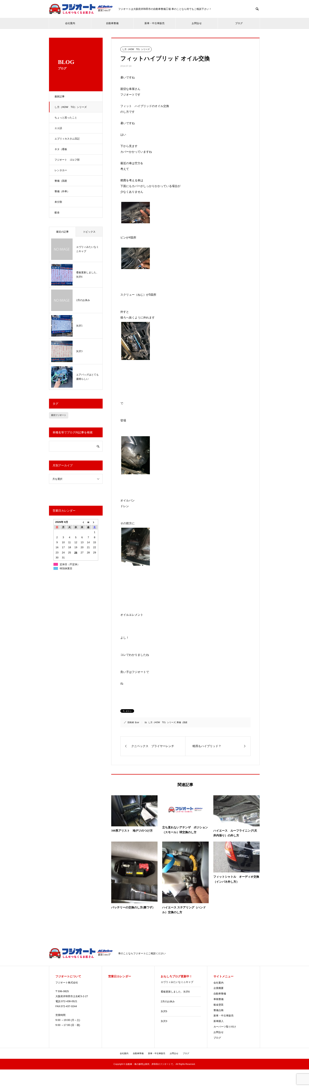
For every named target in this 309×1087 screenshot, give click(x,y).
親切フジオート (58, 415)
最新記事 (60, 96)
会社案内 (70, 23)
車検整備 (219, 999)
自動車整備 (112, 23)
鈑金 (57, 212)
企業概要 (219, 988)
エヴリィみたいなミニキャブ (177, 982)
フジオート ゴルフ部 (67, 159)
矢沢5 (164, 1011)
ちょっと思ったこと (66, 117)
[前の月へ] (82, 522)
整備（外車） (62, 191)
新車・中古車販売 (154, 23)
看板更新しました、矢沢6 (175, 991)
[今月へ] (88, 522)
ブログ (239, 23)
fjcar (137, 722)
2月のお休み (168, 1001)
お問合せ (197, 23)
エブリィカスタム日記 (67, 138)
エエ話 (58, 128)
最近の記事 (62, 231)
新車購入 (219, 1021)
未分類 (58, 201)
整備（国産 (61, 180)
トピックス (89, 231)
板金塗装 (219, 1004)
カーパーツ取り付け (225, 1026)
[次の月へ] (95, 522)
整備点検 (219, 1010)
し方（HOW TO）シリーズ (71, 107)
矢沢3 (164, 1021)
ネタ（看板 (61, 149)
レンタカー (61, 170)
